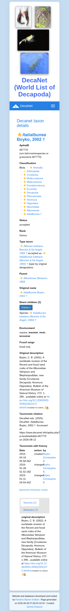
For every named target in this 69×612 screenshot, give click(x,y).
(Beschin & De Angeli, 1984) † (32, 316)
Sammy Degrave (35, 607)
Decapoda (32, 192)
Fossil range (26, 342)
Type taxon (26, 241)
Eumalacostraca (36, 185)
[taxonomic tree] (27, 490)
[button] (19, 134)
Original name (27, 287)
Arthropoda (33, 171)
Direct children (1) (30, 302)
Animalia (38, 167)
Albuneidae (33, 206)
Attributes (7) (30, 509)
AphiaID (24, 145)
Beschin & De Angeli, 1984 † (31, 250)
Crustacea (32, 174)
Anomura (32, 199)
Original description (31, 353)
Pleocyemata (34, 196)
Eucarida (32, 189)
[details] (23, 407)
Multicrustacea (35, 178)
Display (25, 307)
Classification (27, 163)
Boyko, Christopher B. (49, 457)
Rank (22, 230)
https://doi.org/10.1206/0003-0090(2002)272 (34, 400)
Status (23, 220)
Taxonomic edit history (33, 445)
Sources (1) (29, 502)
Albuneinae (33, 210)
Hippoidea (32, 203)
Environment (27, 328)
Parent (23, 273)
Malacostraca (34, 181)
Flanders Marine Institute (27, 599)
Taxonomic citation (31, 413)
